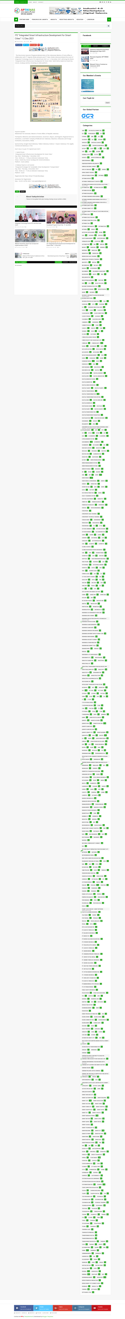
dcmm (101, 358)
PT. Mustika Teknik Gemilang (90, 966)
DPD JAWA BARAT (86, 430)
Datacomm (96, 352)
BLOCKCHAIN (85, 274)
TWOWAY (91, 1244)
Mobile (24, 1312)
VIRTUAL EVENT (99, 1265)
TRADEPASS (93, 1226)
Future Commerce (87, 528)
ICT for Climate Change (88, 576)
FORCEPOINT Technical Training (90, 516)
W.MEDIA (84, 1271)
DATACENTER (85, 352)
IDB (100, 576)
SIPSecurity (85, 1085)
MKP (104, 828)
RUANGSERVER (102, 1019)
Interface (84, 687)
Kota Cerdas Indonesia (99, 777)
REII (92, 1001)
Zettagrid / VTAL (86, 1292)
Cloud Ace (100, 310)
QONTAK (91, 995)
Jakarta (84, 720)
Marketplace (85, 813)
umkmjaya (98, 1253)
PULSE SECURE (85, 992)
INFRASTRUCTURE (95, 675)
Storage (84, 1166)
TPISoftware (97, 1223)
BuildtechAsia (102, 289)
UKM (104, 1247)
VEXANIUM (84, 1262)
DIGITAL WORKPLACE (87, 403)
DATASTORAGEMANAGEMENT (89, 355)
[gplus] (104, 2)
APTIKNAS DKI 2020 (86, 190)
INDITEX (84, 603)
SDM (100, 1037)
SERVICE (94, 1076)
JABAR (83, 717)
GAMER (91, 534)
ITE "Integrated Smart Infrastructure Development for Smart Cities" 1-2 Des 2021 (61, 244)
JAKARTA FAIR (85, 723)
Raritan (84, 1001)
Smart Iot (85, 1112)
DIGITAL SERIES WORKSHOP (88, 385)
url (94, 1256)
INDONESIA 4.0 (98, 609)
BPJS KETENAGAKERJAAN (88, 280)
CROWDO (84, 331)
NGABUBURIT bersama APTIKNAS (90, 861)
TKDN (98, 1217)
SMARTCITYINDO (86, 1133)
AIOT (104, 148)
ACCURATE (84, 139)
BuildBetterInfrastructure (90, 286)
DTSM (97, 433)
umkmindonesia (86, 1253)
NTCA (97, 864)
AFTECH (84, 148)
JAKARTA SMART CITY (87, 732)
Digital (97, 370)
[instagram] (106, 2)
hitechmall (85, 564)
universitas (85, 1256)
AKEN (90, 151)
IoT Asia (91, 690)
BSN (83, 283)
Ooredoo (84, 879)
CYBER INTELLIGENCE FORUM (89, 337)
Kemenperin (85, 765)
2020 (83, 130)
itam (99, 705)
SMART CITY (85, 1100)
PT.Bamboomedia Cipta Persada (90, 984)
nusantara (85, 867)
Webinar (84, 1274)
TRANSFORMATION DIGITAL (89, 1241)
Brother (101, 280)
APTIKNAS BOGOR (86, 178)
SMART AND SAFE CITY (87, 1094)
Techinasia (100, 1196)
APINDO (104, 169)
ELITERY (84, 460)
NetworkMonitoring (88, 855)
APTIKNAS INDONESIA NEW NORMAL (91, 196)
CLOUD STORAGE (86, 316)
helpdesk (95, 561)
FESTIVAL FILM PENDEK (87, 498)
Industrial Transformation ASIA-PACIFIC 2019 (94, 666)
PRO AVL (84, 921)
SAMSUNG (97, 1028)
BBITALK (94, 262)
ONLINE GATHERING (87, 876)
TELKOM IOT (94, 1214)
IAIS (95, 573)
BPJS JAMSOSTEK (86, 277)
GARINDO (84, 537)
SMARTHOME (96, 1136)
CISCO (83, 310)
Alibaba (98, 151)
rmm (97, 1007)
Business (92, 292)
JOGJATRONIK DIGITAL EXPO (97, 741)
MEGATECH (85, 819)
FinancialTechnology (88, 504)
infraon (84, 675)
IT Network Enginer (87, 705)
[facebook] (100, 2)
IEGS (102, 582)
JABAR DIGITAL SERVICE (95, 717)
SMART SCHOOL (86, 1124)
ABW (92, 136)
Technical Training (100, 1202)
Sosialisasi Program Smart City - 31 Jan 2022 (59, 225)
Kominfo (95, 768)
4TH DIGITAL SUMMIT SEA (95, 130)
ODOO (95, 870)
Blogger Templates (47, 1316)
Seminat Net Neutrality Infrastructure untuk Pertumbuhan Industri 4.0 (95, 1074)
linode (84, 789)
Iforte (93, 585)
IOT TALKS (100, 690)
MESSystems (85, 822)
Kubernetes (93, 783)
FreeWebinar (97, 519)
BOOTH (94, 274)
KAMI (99, 747)
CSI (99, 331)
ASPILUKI (100, 235)
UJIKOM (96, 1247)
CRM (101, 328)
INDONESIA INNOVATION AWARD (90, 630)
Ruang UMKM (97, 1016)
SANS (92, 1031)
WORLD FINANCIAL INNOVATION (90, 1280)
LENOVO (104, 786)
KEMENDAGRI (97, 759)
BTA (90, 283)
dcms (97, 361)
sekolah (84, 1049)
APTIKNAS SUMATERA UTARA (89, 220)
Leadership (85, 786)
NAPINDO (23, 191)
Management (85, 807)
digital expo (85, 376)
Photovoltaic (97, 903)
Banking (102, 247)
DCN (94, 364)
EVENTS (103, 480)
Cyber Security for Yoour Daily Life (91, 340)
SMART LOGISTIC (96, 1112)
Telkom (84, 1214)
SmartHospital (86, 1139)
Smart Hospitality (87, 1109)
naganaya (96, 837)
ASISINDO (91, 235)
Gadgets (18, 1312)
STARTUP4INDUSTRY (87, 1163)
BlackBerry (85, 271)
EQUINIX (98, 471)
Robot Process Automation (89, 1013)
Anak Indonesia (86, 160)
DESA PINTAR (97, 367)
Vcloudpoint (85, 1259)
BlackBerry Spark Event (99, 271)
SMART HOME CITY (86, 1106)
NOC (90, 864)
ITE (99, 708)
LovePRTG (84, 795)
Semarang (94, 1049)
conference (95, 322)
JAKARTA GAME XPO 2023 (88, 729)
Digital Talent (86, 388)
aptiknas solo (86, 214)
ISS (104, 696)
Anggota (54, 19)
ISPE (98, 696)
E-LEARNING (103, 436)
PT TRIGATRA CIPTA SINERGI (89, 945)
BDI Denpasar (85, 265)
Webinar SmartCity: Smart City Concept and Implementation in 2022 (26, 244)
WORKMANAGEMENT (87, 1277)
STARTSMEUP (93, 1157)
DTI (83, 433)
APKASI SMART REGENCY (88, 172)
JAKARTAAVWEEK (101, 732)
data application (87, 349)
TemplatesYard (29, 1316)
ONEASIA (104, 870)
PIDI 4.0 (84, 906)
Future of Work (100, 528)
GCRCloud (84, 540)
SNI (89, 1145)
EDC (104, 445)
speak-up (84, 1154)
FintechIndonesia (96, 507)
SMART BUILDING (102, 1097)
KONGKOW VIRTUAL (87, 774)
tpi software (85, 1223)
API (96, 169)
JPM (83, 744)
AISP (83, 151)
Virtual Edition (86, 1265)
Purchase (54, 1312)
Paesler (84, 885)
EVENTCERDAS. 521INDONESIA (89, 480)
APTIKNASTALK (102, 226)
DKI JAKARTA (85, 424)
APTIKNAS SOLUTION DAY (88, 217)
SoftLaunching (96, 1148)
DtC (103, 430)
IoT (83, 690)
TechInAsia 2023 (86, 1202)
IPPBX (83, 696)
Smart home (98, 1103)
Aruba (100, 232)
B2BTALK (102, 244)
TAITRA (84, 1190)
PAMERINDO (94, 888)
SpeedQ (84, 1157)
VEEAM (95, 1259)
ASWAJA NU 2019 (86, 241)
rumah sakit (97, 1022)
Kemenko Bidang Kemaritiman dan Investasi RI (94, 762)
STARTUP (94, 1160)
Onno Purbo (100, 876)
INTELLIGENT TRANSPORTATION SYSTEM (92, 684)
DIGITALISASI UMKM (87, 406)
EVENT (96, 474)
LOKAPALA (93, 792)
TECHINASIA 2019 (86, 1199)
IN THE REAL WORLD (87, 600)
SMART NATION (86, 1118)
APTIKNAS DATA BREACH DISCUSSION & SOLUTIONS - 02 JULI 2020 (95, 185)
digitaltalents (99, 409)
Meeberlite (85, 816)
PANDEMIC (93, 891)
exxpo (102, 486)
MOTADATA (96, 831)
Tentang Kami (24, 19)
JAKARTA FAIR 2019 (98, 723)
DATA (102, 346)
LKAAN (92, 789)
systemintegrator (87, 1184)
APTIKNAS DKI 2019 (98, 187)
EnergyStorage (86, 468)
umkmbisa (93, 1250)
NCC (83, 846)
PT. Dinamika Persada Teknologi (90, 954)
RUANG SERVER (86, 1016)
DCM (102, 355)
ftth (100, 525)
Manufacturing (98, 807)
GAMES (99, 534)
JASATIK (101, 735)
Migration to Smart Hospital (90, 828)
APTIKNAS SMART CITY (87, 208)
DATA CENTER (99, 349)
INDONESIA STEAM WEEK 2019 (89, 642)
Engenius (97, 468)
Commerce (85, 322)
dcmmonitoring (86, 361)
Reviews (46, 1312)
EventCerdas (85, 477)
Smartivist (98, 1139)
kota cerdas (85, 777)
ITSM (101, 711)
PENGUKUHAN (101, 897)
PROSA (83, 924)
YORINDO (84, 1289)
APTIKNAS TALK (86, 223)
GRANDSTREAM (100, 552)
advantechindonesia (98, 145)
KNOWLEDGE (85, 768)
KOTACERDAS (85, 780)
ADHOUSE (84, 142)
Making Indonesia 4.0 (87, 798)
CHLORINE (101, 304)
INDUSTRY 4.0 (85, 672)
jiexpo (89, 738)
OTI (103, 879)
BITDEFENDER (93, 268)
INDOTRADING (98, 657)
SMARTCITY (98, 1130)
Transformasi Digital (88, 1235)
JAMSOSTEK (85, 735)
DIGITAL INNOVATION (98, 376)
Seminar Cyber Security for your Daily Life (93, 1058)
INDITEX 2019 (94, 603)
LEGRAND (95, 786)
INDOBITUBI (96, 606)
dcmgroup (92, 358)
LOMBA (103, 792)
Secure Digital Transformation (91, 1046)
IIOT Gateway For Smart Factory (91, 591)
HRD (100, 567)
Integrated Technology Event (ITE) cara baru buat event (28, 224)
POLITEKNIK (85, 915)
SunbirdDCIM (92, 1169)
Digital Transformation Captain (91, 397)
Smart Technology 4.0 (88, 1127)
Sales (92, 1025)
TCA (105, 1193)
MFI (94, 822)
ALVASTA (84, 157)
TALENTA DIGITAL (94, 1193)
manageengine (99, 804)
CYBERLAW (84, 343)
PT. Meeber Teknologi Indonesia (90, 960)
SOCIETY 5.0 (85, 1148)
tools (83, 1220)
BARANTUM (85, 253)
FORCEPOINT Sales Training (89, 513)
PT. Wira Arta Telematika (89, 978)
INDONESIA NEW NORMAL (88, 636)
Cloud (91, 310)
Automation (85, 244)
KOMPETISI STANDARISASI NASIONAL (91, 771)
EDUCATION (99, 448)
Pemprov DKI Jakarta (87, 897)
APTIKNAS (101, 175)
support (95, 1172)
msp (103, 834)
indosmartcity (86, 657)
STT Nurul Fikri (95, 1166)
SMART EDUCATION (98, 1100)
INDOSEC (84, 651)
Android (32, 1312)
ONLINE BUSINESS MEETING (88, 873)
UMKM (83, 1250)
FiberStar (84, 501)
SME (100, 1142)
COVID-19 (84, 328)
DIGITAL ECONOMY (98, 373)
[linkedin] (110, 2)
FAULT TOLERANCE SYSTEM (88, 495)
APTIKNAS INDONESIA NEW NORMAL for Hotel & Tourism (94, 200)
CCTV (93, 304)
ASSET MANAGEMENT (87, 238)
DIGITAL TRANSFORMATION (89, 394)
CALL (104, 301)
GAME (83, 534)
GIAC (83, 543)
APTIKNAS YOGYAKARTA (88, 226)
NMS (83, 864)
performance (85, 900)
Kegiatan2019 (85, 759)
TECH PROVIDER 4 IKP (87, 1196)
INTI (93, 687)
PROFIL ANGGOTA (95, 921)
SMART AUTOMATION (87, 1097)
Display (95, 421)
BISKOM (84, 268)
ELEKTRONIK (95, 457)
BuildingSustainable (88, 289)
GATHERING (94, 537)
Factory (92, 489)
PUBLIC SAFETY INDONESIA (88, 989)
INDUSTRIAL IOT (86, 663)
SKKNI (98, 1088)
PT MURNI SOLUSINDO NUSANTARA (91, 939)
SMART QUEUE (85, 1121)
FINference (101, 504)
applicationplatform (88, 175)
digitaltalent (86, 409)
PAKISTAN (103, 885)
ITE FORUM (85, 711)
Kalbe (91, 747)
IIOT (95, 588)
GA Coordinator (100, 531)
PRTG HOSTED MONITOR (88, 927)
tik (83, 1217)
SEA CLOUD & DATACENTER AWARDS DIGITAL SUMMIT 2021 (95, 1041)
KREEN (102, 780)
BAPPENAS (84, 250)
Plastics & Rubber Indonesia (89, 912)
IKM (92, 597)
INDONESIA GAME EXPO (87, 627)
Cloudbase (85, 319)
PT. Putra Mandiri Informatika (90, 972)
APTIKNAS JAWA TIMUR (88, 205)
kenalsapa (95, 765)
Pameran (84, 888)
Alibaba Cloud (86, 154)
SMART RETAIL (97, 1121)
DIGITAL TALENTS (99, 388)
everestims (94, 483)
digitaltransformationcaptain (91, 415)
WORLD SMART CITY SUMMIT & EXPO (91, 1283)
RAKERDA (84, 998)
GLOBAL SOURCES (86, 546)
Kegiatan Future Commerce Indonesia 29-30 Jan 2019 (94, 757)
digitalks (99, 406)
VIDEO (93, 1262)
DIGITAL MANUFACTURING (88, 379)
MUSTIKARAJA (85, 837)
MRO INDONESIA (93, 834)
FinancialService (96, 501)
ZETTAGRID (94, 1289)
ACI (92, 139)
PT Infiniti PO (85, 936)
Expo (95, 486)
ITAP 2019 (91, 708)
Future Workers (86, 531)
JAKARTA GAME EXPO (87, 726)
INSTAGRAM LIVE (86, 681)
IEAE (100, 579)
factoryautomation (88, 492)
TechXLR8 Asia (85, 1211)
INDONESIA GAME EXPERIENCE (89, 624)
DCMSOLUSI (85, 364)
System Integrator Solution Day (91, 1181)
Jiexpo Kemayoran (101, 738)
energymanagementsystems (90, 466)
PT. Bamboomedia (86, 951)
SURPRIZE (84, 1175)
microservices (86, 825)
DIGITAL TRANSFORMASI (88, 391)
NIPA (104, 861)
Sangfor (84, 1031)
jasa (93, 735)
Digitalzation (86, 418)
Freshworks (85, 525)
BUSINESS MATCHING (87, 298)
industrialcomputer (88, 669)
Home (30, 2)
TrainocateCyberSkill (88, 1232)
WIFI (103, 1274)
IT (82, 699)
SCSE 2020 (84, 1034)
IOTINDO (93, 693)
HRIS (83, 570)
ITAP (83, 708)
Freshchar (85, 522)
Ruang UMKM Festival (88, 1019)
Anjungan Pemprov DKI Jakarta (90, 163)
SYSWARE (99, 1184)
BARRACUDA (96, 253)
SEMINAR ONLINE (86, 1067)
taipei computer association (90, 1187)
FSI (94, 525)
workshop (100, 1277)
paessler (93, 885)
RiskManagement (86, 1007)
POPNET (94, 915)
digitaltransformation (89, 412)
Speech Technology (96, 1154)
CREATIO (93, 328)
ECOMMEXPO (85, 445)
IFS (100, 585)
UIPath (100, 1244)
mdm (95, 813)
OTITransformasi (87, 882)
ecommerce (97, 442)
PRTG (91, 924)
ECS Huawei (96, 445)
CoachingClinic (96, 319)
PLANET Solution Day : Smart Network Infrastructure (92, 909)
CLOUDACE (97, 316)
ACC (99, 136)
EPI (83, 471)
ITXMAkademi (85, 714)
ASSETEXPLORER (101, 238)
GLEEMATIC (101, 543)
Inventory (102, 687)
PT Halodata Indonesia (88, 933)
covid (97, 325)
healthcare (85, 561)
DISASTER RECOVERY (100, 418)
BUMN (83, 292)
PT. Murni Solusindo (87, 963)
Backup (84, 247)
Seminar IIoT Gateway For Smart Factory (93, 1064)
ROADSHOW (85, 1010)
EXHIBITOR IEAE (86, 486)
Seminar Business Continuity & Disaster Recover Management (93, 1056)
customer (93, 334)
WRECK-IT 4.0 (95, 1286)
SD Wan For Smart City (88, 1037)
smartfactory (99, 1133)
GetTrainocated (96, 540)
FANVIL (100, 492)
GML (83, 552)
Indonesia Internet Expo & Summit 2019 (92, 633)
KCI (102, 750)
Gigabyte (91, 543)
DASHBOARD (93, 346)
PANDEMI (84, 891)
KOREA (98, 774)
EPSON (89, 471)
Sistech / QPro (97, 1085)
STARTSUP (84, 1160)
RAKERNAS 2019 (95, 998)
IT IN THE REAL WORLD (87, 702)
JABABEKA (103, 714)
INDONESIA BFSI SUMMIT (88, 615)
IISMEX (83, 594)
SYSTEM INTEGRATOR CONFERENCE (90, 1178)
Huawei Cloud (93, 570)
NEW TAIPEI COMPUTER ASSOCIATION (91, 858)
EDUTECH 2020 (85, 454)
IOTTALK (102, 693)
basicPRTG (85, 262)
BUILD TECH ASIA (99, 283)
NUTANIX (95, 867)
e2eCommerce (85, 442)
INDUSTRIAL (101, 660)
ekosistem (85, 457)
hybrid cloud (85, 573)
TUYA (83, 1244)
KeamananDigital (100, 753)
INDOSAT (96, 648)
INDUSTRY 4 (101, 669)
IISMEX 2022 (103, 594)
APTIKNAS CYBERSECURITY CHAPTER (91, 181)
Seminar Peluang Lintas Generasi (91, 1070)
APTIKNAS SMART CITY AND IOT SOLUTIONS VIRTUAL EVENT (95, 212)
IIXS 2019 (84, 597)
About (35, 2)
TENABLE (103, 1214)
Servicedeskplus (86, 1079)
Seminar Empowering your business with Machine (93, 1062)
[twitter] (102, 2)
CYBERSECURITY (96, 343)
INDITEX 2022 (85, 606)
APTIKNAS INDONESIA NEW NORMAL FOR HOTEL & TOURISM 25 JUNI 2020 (94, 203)
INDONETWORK (86, 648)
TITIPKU (90, 1217)
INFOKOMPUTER (97, 672)
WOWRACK (84, 1286)
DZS (83, 436)
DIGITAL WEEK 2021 (98, 400)
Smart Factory (86, 1103)
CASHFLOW (84, 304)
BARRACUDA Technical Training (90, 259)
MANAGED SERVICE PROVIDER (89, 801)
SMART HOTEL (100, 1109)
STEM (98, 1163)
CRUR (92, 331)
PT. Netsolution (86, 969)
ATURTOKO (97, 241)
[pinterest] (108, 2)
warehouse (95, 1271)
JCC (83, 738)
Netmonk (84, 852)
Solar (83, 1151)
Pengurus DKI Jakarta (40, 19)
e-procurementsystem (88, 439)
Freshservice (96, 522)
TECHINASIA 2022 (99, 1199)
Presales (95, 918)
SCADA (100, 1031)
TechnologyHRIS (86, 1205)
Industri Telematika (87, 660)
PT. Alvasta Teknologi (88, 948)
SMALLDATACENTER (87, 1091)
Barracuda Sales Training (89, 256)
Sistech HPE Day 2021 (87, 1088)
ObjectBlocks (85, 870)
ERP (90, 474)
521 (83, 133)
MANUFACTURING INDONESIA (89, 810)
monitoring (85, 831)
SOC (96, 1145)
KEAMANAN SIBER (86, 753)
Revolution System (87, 1004)
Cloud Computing (99, 313)
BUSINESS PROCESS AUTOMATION (90, 301)
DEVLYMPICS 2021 (86, 370)
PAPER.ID (99, 894)
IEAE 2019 (84, 582)
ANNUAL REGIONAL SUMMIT (89, 166)
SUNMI (102, 1169)
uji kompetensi (86, 1247)
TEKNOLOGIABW (98, 1211)
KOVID (94, 780)
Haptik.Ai (84, 558)
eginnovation (97, 454)
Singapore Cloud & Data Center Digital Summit (95, 1082)
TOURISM (92, 1220)
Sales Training (86, 1028)
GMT (90, 552)
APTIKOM (84, 229)
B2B (94, 244)
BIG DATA (96, 265)
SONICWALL (93, 1151)
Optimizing (95, 879)
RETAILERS (100, 1001)
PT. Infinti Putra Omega (88, 957)
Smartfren (85, 1136)
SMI (83, 1145)
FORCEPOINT (85, 510)
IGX (83, 588)
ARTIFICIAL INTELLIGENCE (88, 232)
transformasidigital (88, 1238)
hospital (84, 567)
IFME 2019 (84, 585)
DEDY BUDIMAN (86, 367)
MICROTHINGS (98, 825)
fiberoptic (100, 498)
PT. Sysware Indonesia (88, 975)
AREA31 (93, 229)
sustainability (96, 1175)
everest (84, 483)
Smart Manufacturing (88, 1115)
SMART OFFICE (98, 1118)
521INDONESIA (91, 133)
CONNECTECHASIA (86, 325)
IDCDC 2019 (84, 579)
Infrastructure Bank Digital (90, 678)
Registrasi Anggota (67, 19)
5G (101, 133)
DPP (96, 430)
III (88, 588)
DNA (94, 424)
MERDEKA (94, 819)
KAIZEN (84, 747)
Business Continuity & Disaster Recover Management (93, 295)
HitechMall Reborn (98, 564)
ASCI (83, 235)
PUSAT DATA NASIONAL (99, 992)
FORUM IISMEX (85, 519)
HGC (103, 561)
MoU (83, 834)
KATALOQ (94, 750)
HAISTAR (101, 555)
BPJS (102, 274)
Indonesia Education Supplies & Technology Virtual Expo (94, 619)
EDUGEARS (94, 451)
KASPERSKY (85, 750)
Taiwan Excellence (95, 1190)
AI (98, 148)
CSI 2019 (84, 334)
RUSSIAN (84, 1025)
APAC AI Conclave (86, 169)
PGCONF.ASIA (85, 903)
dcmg (83, 358)
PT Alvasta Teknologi (88, 930)
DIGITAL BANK (85, 373)
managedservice (86, 804)
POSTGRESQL (85, 918)
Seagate (84, 1043)
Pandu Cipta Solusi (87, 894)
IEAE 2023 (94, 582)
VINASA (101, 1262)
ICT (101, 573)
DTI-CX (90, 433)
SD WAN (93, 1034)
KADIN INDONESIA (99, 744)
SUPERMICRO (85, 1172)
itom (93, 711)
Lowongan (90, 19)
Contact (40, 2)
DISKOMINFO (85, 421)
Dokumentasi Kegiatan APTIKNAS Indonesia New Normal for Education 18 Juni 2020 (95, 427)
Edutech (104, 451)
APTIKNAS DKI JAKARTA (87, 193)
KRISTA (84, 783)
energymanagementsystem (89, 463)
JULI (90, 744)
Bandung (93, 247)
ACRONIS (100, 139)
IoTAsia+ (84, 693)
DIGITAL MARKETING (87, 382)
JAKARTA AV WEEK (95, 720)
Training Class (86, 1229)
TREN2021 (103, 1241)
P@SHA (98, 882)
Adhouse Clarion (96, 142)
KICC (104, 765)
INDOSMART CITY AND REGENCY (90, 654)
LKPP (99, 789)
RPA (103, 1013)
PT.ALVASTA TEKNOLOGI (88, 981)
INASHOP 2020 (100, 600)
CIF (83, 307)
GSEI (93, 555)
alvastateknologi (96, 157)
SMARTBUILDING (86, 1130)
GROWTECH (85, 555)
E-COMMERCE (92, 436)
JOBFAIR (84, 741)
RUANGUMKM (85, 1022)
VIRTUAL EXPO (85, 1268)
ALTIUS (96, 154)
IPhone (39, 1312)
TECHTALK (84, 1208)
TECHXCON (94, 1208)
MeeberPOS (95, 816)
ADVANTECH (85, 145)
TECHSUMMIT (99, 1205)
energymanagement (96, 460)
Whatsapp (94, 1274)
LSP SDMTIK (95, 795)
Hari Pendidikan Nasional (99, 558)
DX (104, 433)
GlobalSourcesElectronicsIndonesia (92, 549)
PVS (83, 995)
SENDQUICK (85, 1076)
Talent (84, 1193)
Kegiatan (80, 19)
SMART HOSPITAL (100, 1106)
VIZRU (95, 1268)
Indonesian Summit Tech (89, 645)
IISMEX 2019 (93, 594)
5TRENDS (84, 136)
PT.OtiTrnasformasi (87, 986)
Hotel (93, 567)
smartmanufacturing (88, 1142)
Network (94, 852)
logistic (84, 792)
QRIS (98, 995)
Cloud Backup (85, 313)
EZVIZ (83, 489)
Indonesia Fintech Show (88, 621)
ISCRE (90, 696)
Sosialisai (103, 1151)
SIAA (96, 1079)
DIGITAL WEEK (85, 400)
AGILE (91, 148)
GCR (103, 537)
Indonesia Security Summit (89, 639)
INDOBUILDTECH (86, 609)
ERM (83, 474)
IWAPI (95, 714)
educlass (84, 451)
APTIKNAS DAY (85, 187)
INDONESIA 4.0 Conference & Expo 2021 (92, 612)
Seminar (84, 1052)
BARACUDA (94, 250)
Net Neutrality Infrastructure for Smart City (95, 849)
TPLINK (84, 1226)
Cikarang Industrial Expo (95, 307)
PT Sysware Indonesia (88, 942)
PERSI (95, 900)
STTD (83, 1169)
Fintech (84, 507)
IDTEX (93, 579)
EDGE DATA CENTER (86, 448)
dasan (83, 346)
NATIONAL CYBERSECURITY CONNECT (91, 843)
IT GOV (89, 699)
